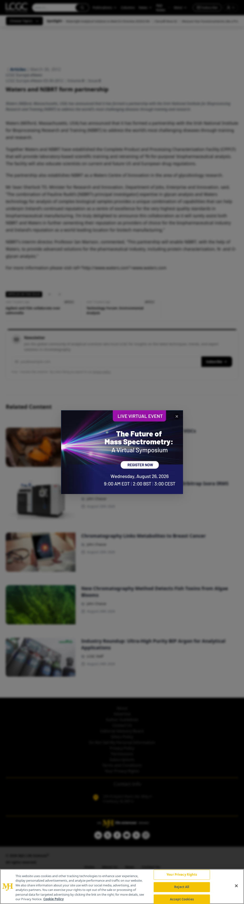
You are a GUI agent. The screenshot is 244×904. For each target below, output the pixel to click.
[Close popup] (176, 416)
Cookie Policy (53, 899)
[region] (122, 886)
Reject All (181, 887)
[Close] (236, 886)
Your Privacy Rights (182, 875)
